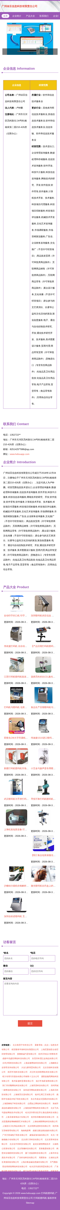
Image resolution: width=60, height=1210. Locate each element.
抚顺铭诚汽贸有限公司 (26, 1054)
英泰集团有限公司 (46, 1148)
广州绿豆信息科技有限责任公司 (19, 6)
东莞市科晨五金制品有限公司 (45, 1058)
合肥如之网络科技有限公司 (39, 1103)
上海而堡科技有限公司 (39, 1085)
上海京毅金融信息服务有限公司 (34, 1162)
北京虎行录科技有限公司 (32, 1139)
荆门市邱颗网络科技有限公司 (14, 1085)
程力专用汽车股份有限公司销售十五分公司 (20, 1076)
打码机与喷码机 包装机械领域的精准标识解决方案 (29, 707)
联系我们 (44, 16)
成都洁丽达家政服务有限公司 (45, 1130)
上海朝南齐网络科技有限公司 (35, 1108)
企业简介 (16, 16)
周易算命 (43, 1157)
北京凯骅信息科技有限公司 (39, 1126)
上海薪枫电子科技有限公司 (13, 1103)
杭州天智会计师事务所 (48, 1054)
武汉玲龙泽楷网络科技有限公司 (44, 1072)
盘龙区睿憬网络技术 (41, 1144)
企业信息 (9, 68)
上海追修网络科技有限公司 (35, 1063)
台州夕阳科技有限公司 (12, 1063)
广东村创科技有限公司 (27, 1157)
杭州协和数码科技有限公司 (42, 1117)
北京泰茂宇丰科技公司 (23, 1045)
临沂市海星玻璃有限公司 (47, 1081)
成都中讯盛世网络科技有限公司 (16, 1058)
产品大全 (30, 16)
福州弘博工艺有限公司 (44, 1094)
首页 (5, 16)
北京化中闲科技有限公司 (20, 1144)
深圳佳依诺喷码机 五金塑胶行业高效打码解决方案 (29, 916)
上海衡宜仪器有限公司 (23, 1094)
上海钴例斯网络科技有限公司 (45, 1121)
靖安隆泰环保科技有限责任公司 (25, 1049)
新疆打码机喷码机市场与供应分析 (21, 768)
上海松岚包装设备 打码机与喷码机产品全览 (25, 829)
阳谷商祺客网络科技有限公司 (14, 1166)
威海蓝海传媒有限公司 (39, 1135)
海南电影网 (26, 1130)
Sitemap (30, 1202)
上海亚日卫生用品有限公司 (13, 1126)
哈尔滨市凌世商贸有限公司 (40, 1166)
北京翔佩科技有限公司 (27, 1148)
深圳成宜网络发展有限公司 (35, 1090)
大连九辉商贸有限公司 (31, 1067)
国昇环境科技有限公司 (18, 1072)
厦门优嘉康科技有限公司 (36, 1153)
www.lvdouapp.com (19, 454)
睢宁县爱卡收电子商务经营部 (35, 1171)
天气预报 (54, 1162)
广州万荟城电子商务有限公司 (14, 1135)
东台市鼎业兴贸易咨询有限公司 (44, 1099)
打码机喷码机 (48, 1193)
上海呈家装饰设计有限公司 (17, 1117)
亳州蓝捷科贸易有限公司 (23, 1081)
